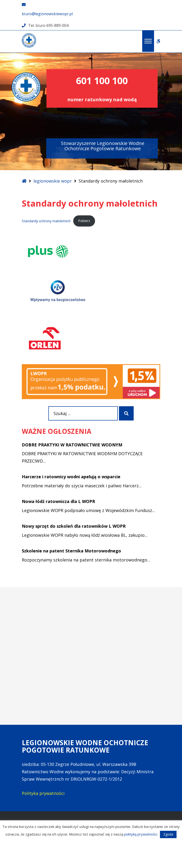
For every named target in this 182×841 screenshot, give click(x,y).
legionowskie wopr (52, 181)
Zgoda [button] (168, 834)
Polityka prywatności (43, 793)
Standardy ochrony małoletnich (46, 220)
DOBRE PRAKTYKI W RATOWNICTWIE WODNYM (72, 445)
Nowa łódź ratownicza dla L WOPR (58, 501)
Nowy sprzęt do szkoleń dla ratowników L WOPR (74, 526)
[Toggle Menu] (148, 41)
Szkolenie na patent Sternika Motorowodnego (71, 551)
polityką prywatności (140, 834)
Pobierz (84, 220)
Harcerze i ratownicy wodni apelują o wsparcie (71, 476)
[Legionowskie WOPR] (29, 40)
